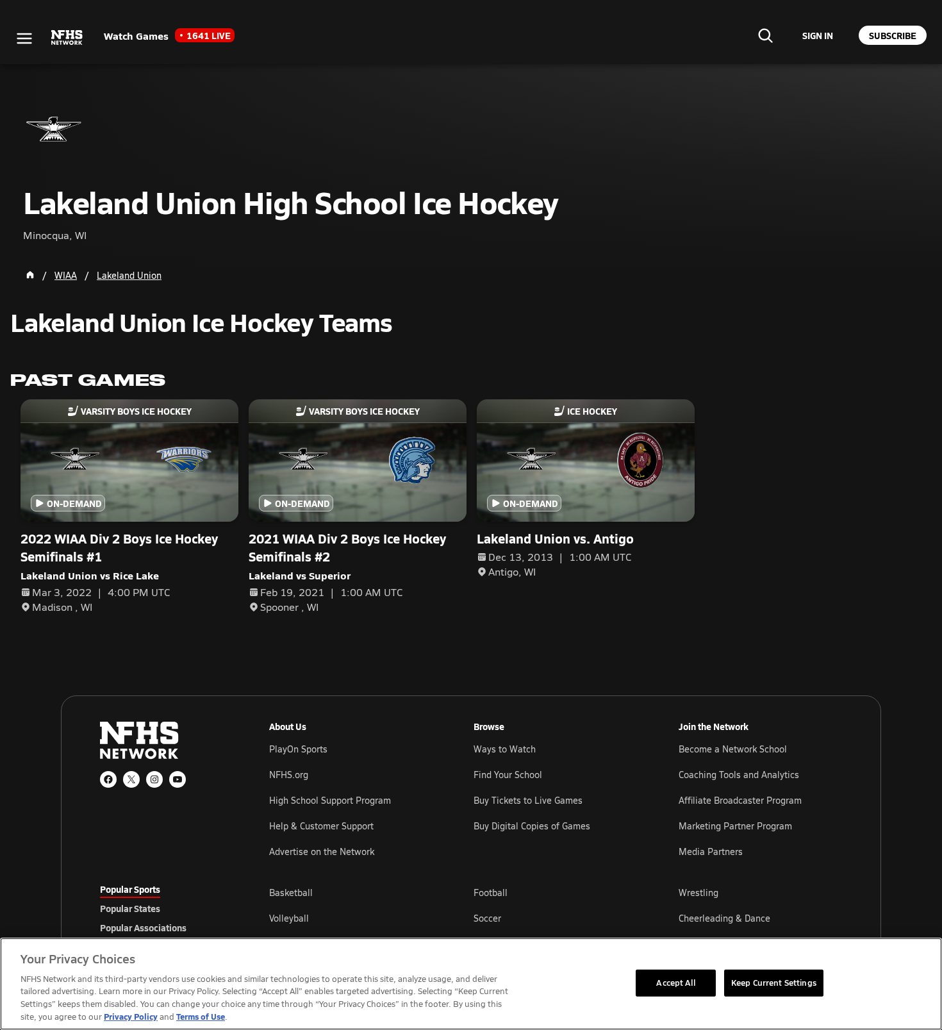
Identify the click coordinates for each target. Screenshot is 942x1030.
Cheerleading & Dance (724, 918)
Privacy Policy (131, 1016)
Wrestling (698, 892)
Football (491, 892)
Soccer (487, 918)
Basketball (291, 892)
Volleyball (289, 918)
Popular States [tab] (130, 908)
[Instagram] (154, 779)
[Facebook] (108, 779)
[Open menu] (24, 38)
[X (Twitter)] (131, 779)
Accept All (675, 982)
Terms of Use (200, 1016)
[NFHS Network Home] (67, 38)
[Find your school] (765, 35)
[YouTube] (177, 779)
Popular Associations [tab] (143, 927)
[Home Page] (30, 275)
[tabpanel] (555, 918)
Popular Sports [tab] (130, 889)
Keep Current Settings (773, 982)
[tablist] (164, 908)
